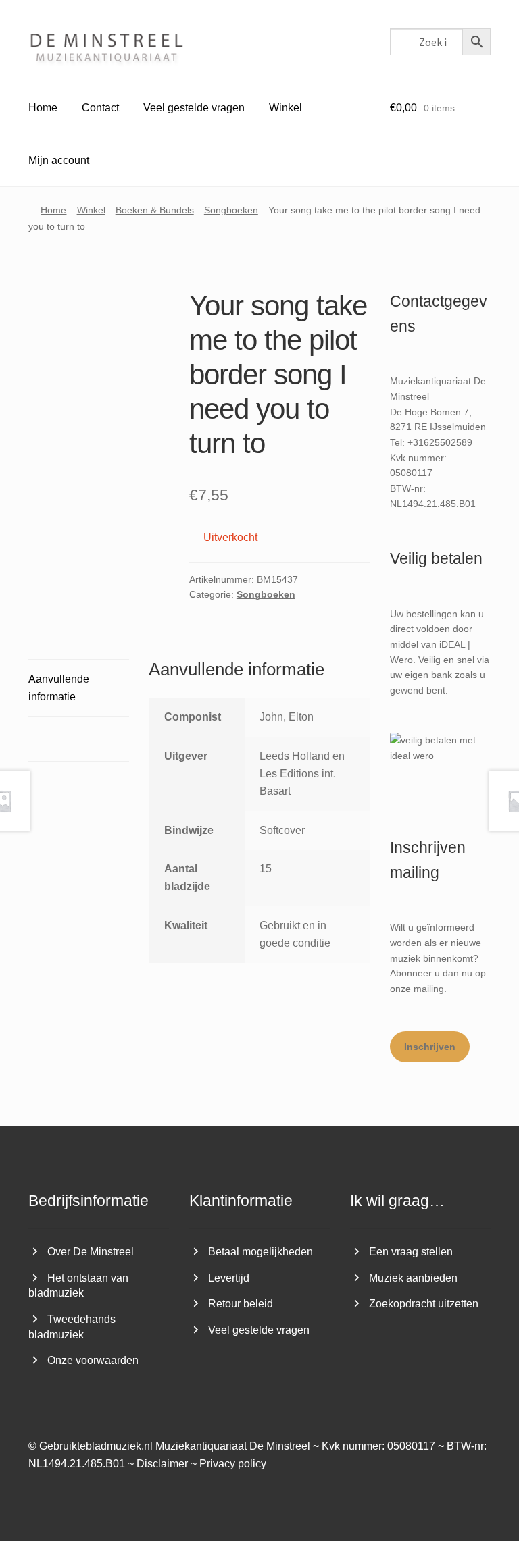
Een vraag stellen (411, 1251)
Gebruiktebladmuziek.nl (96, 1446)
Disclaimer (162, 1463)
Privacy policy (232, 1463)
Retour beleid (240, 1303)
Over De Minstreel (90, 1251)
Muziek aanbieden (413, 1278)
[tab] (78, 728)
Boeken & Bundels (155, 210)
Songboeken (231, 210)
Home (42, 107)
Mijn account (58, 160)
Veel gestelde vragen (194, 107)
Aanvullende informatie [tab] (58, 687)
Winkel (285, 107)
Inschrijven (429, 1046)
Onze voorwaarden (93, 1360)
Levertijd (228, 1278)
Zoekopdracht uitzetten (423, 1303)
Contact (100, 107)
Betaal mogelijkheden (260, 1251)
